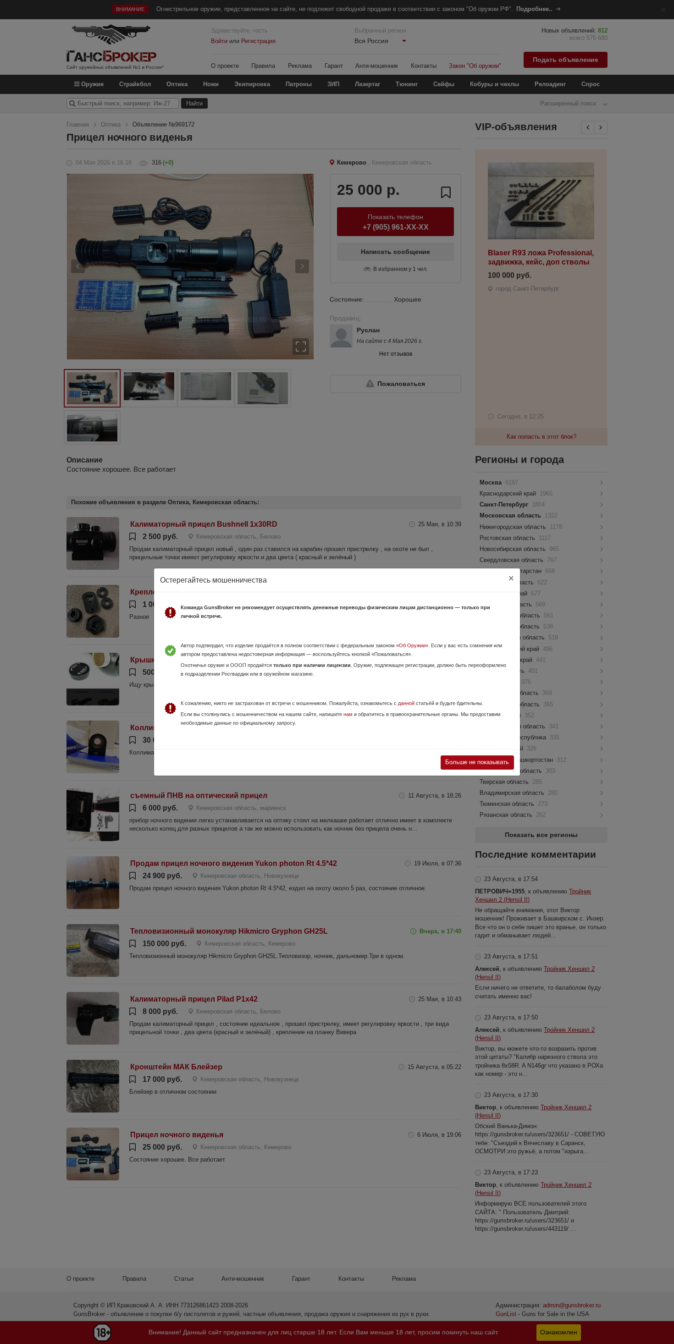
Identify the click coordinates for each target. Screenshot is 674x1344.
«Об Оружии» (412, 645)
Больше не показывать (477, 762)
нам (348, 714)
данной (406, 703)
